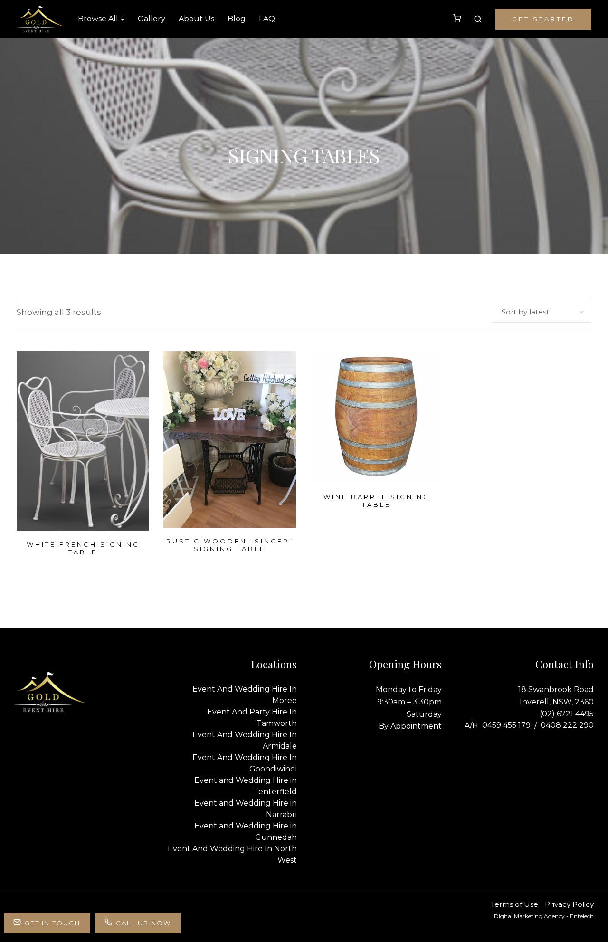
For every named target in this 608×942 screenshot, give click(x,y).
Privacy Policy (569, 904)
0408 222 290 (567, 725)
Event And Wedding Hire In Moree (244, 695)
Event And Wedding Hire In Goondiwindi (244, 763)
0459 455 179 (506, 725)
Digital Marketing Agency (529, 916)
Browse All (98, 18)
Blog (237, 18)
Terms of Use (514, 904)
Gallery (151, 18)
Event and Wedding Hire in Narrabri (245, 809)
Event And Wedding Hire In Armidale (244, 740)
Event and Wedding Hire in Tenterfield (245, 786)
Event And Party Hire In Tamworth (252, 717)
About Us (196, 18)
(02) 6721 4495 (567, 713)
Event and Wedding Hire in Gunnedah (245, 831)
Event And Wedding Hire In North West (232, 854)
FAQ (267, 18)
